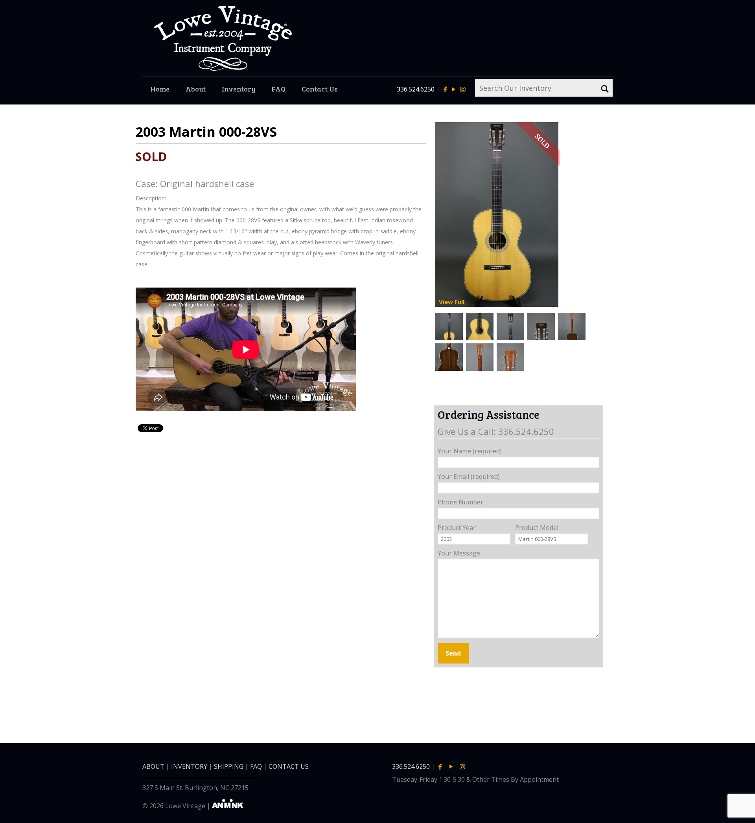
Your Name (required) (470, 451)
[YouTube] (453, 89)
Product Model (536, 527)
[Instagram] (462, 89)
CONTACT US (289, 766)
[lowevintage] (223, 38)
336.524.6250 (416, 89)
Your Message (459, 553)
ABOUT (153, 766)
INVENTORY (189, 766)
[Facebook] (445, 89)
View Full (451, 302)
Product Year (457, 527)
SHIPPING (228, 766)
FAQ (256, 766)
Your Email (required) (469, 476)
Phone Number (460, 502)
